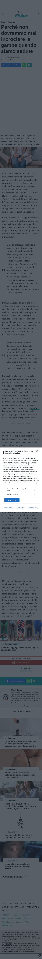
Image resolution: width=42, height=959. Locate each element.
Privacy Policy (33, 508)
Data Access (21, 508)
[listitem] (21, 489)
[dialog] (21, 479)
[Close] (38, 451)
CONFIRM (12, 500)
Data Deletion (8, 508)
